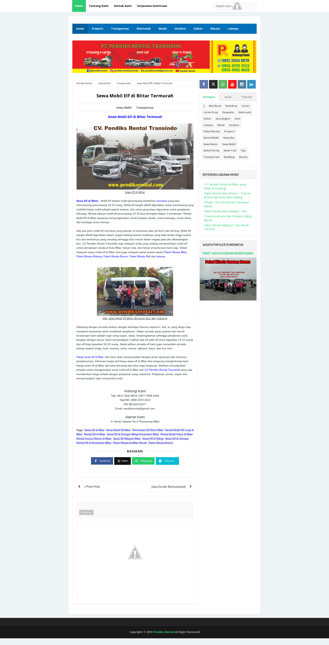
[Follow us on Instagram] (242, 84)
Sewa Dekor (211, 144)
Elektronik (144, 28)
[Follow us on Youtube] (232, 84)
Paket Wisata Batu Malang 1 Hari (225, 211)
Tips (243, 150)
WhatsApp (146, 461)
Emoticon (86, 512)
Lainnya (233, 28)
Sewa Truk (230, 150)
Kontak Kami (123, 6)
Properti (97, 28)
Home (79, 6)
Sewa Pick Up (211, 150)
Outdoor (180, 28)
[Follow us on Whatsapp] (223, 84)
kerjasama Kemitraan (152, 6)
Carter (246, 105)
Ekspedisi (228, 112)
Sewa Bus (228, 137)
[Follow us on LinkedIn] (251, 84)
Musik (163, 28)
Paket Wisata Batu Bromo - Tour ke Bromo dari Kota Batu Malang (227, 195)
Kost (237, 118)
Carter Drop (211, 112)
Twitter (124, 461)
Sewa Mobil (124, 107)
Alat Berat (215, 105)
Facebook (105, 461)
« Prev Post (92, 486)
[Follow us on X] (213, 84)
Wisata (215, 28)
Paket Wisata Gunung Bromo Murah (228, 253)
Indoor (198, 28)
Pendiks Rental (163, 632)
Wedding (229, 157)
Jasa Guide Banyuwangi (169, 486)
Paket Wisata (212, 131)
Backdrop (231, 105)
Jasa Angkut (223, 118)
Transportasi (120, 28)
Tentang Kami (98, 6)
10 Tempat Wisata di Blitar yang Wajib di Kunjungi (225, 186)
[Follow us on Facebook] (204, 84)
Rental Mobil (211, 137)
